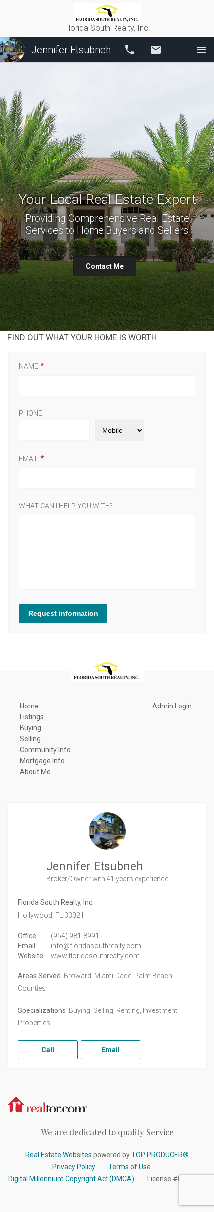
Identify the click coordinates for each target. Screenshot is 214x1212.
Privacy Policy (73, 1167)
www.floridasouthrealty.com (95, 956)
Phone (30, 413)
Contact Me (105, 266)
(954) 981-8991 (75, 936)
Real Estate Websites (58, 1155)
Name (28, 366)
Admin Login (172, 706)
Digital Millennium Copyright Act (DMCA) (71, 1179)
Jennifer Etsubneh (71, 50)
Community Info (45, 750)
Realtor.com (47, 1103)
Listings (32, 717)
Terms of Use (129, 1167)
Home (29, 706)
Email (155, 49)
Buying (30, 728)
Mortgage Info (42, 761)
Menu (201, 49)
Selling (30, 739)
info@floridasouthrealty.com (96, 946)
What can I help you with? (66, 506)
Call (129, 49)
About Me (35, 772)
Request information (63, 613)
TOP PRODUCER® (160, 1155)
